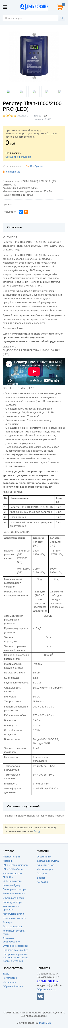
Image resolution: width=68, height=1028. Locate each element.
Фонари (7, 922)
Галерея (42, 873)
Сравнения (9, 981)
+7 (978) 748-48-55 (48, 981)
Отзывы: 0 (22, 115)
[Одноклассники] (26, 212)
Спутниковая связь (14, 897)
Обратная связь (46, 989)
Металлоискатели (13, 913)
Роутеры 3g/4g (11, 885)
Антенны (8, 860)
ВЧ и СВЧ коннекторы (15, 864)
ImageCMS (44, 1022)
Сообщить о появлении (18, 157)
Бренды (41, 877)
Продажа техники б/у (15, 949)
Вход (37, 831)
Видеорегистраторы (14, 889)
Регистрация (10, 977)
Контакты (42, 881)
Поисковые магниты (14, 918)
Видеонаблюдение (14, 893)
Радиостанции (11, 856)
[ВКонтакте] (21, 212)
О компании (44, 856)
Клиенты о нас (45, 864)
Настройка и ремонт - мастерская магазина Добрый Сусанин (15, 957)
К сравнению (13, 172)
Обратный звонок (13, 986)
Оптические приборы (15, 945)
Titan (44, 115)
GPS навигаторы (12, 880)
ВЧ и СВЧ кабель (12, 869)
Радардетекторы (12, 902)
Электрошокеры (12, 926)
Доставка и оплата (48, 860)
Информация (45, 869)
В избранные (37, 166)
